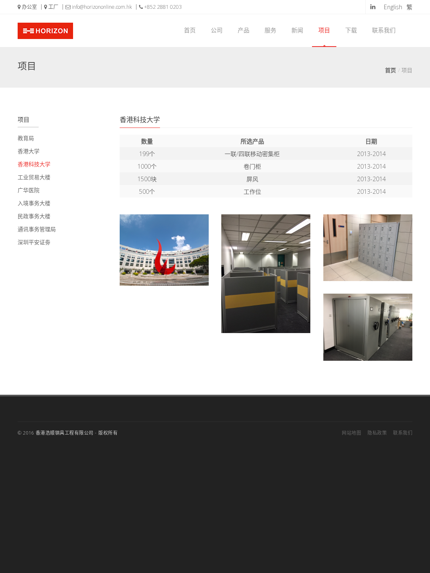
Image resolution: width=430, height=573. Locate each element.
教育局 (26, 138)
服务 (270, 30)
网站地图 (351, 433)
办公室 (29, 6)
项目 (324, 30)
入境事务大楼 (34, 203)
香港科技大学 (34, 164)
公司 (217, 30)
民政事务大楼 (34, 216)
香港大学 (28, 151)
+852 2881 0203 (162, 6)
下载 (351, 30)
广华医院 (28, 190)
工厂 (52, 6)
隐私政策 (377, 433)
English (393, 7)
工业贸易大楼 (34, 177)
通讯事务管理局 (37, 229)
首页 (190, 30)
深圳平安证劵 (34, 242)
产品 (243, 30)
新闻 (297, 30)
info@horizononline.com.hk (101, 6)
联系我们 (384, 30)
